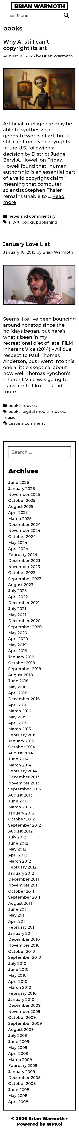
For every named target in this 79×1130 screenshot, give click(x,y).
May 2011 (17, 915)
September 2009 (25, 1023)
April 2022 (18, 597)
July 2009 (17, 1035)
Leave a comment (26, 423)
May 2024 (17, 542)
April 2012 (17, 855)
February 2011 (22, 927)
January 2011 (20, 933)
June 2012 (18, 843)
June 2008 (18, 1089)
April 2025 (18, 512)
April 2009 (18, 1053)
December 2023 (24, 560)
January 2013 (21, 813)
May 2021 (17, 615)
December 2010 (24, 939)
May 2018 (17, 687)
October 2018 (21, 663)
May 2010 (17, 975)
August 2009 (21, 1029)
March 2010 (19, 987)
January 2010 (21, 999)
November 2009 (24, 1011)
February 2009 (22, 1065)
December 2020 (24, 620)
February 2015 (22, 735)
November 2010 (24, 945)
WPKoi (54, 1124)
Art (16, 222)
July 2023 (17, 590)
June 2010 (18, 969)
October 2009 (22, 1017)
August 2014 (20, 753)
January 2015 (21, 741)
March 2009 (20, 1059)
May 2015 (17, 717)
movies (30, 405)
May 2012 (17, 849)
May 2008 (17, 1095)
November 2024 (24, 530)
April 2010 (17, 981)
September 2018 (24, 669)
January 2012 (21, 873)
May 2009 (17, 1047)
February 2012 (22, 867)
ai (9, 222)
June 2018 (18, 681)
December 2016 (24, 699)
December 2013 (24, 777)
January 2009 (21, 1071)
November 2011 (23, 885)
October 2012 (21, 819)
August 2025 (20, 506)
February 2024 (22, 554)
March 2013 (19, 807)
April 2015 (17, 723)
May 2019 (17, 645)
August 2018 (20, 675)
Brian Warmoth (39, 6)
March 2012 (19, 861)
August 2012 (20, 831)
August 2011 (20, 903)
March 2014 (19, 765)
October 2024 (22, 536)
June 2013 (18, 801)
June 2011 (18, 909)
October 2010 (21, 951)
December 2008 (24, 1077)
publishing (46, 222)
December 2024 (24, 524)
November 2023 (24, 566)
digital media (36, 411)
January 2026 (21, 488)
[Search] (66, 15)
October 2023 (21, 572)
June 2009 (18, 1041)
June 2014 (18, 759)
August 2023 (20, 584)
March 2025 (19, 518)
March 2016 (19, 711)
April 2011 (17, 921)
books (27, 222)
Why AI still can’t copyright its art (26, 45)
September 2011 (24, 897)
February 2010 (22, 993)
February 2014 (22, 771)
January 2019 (21, 657)
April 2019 (17, 651)
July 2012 (17, 837)
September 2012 (24, 825)
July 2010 (17, 963)
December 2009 (24, 1005)
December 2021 (24, 602)
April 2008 (18, 1102)
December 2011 (23, 879)
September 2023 (25, 579)
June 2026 (18, 482)
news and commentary (31, 216)
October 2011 (21, 891)
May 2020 (17, 633)
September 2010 (24, 957)
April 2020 (18, 638)
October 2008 (22, 1083)
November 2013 (23, 783)
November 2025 (24, 494)
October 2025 (21, 500)
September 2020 (25, 627)
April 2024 (18, 548)
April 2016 (17, 705)
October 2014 (21, 747)
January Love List (26, 244)
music (9, 417)
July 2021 (17, 608)
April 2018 (17, 693)
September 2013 (24, 789)
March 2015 (19, 729)
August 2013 (20, 795)
